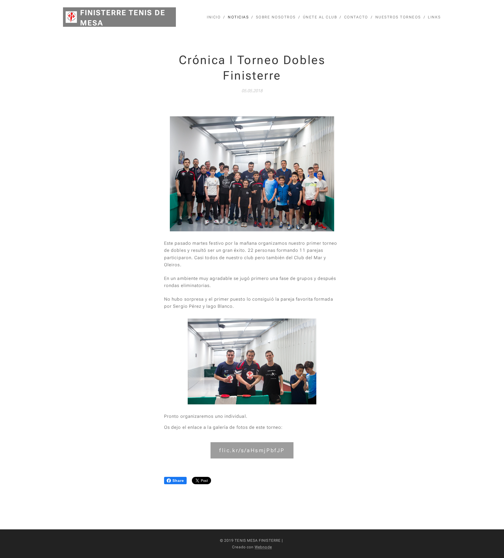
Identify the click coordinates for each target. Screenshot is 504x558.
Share (178, 480)
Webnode (263, 547)
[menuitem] (215, 17)
